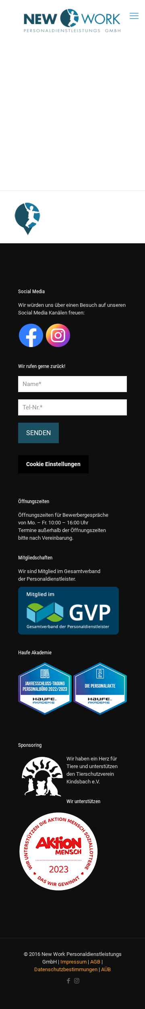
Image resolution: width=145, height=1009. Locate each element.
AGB (95, 962)
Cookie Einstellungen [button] (53, 464)
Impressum (73, 962)
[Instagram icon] (77, 980)
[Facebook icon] (68, 980)
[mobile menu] (134, 16)
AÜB (106, 969)
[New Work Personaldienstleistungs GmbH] (72, 20)
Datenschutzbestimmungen (65, 969)
